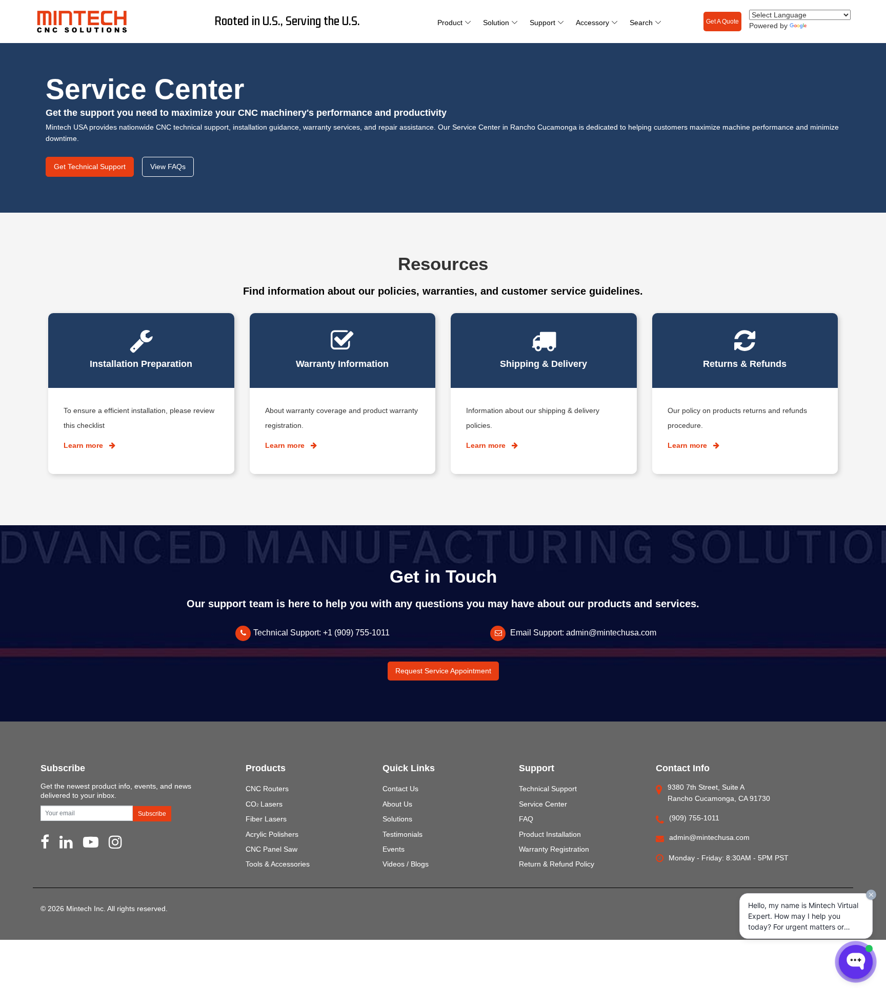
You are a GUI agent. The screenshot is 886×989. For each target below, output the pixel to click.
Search (641, 22)
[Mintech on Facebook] (45, 845)
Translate (822, 26)
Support (542, 22)
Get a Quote (722, 21)
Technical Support (548, 789)
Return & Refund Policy (556, 864)
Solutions (397, 819)
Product (449, 22)
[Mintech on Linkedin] (66, 845)
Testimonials (402, 834)
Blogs (420, 864)
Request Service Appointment (443, 671)
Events (393, 849)
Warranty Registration (554, 849)
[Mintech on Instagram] (115, 845)
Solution (496, 22)
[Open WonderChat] (856, 962)
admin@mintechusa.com (611, 632)
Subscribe (152, 813)
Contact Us (400, 789)
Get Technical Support (90, 166)
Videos (393, 864)
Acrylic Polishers (272, 834)
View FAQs (168, 166)
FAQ (526, 819)
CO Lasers (264, 804)
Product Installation (550, 834)
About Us (397, 804)
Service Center (543, 804)
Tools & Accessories (278, 864)
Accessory (592, 22)
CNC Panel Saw (271, 849)
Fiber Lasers (266, 819)
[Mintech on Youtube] (90, 845)
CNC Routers (267, 789)
